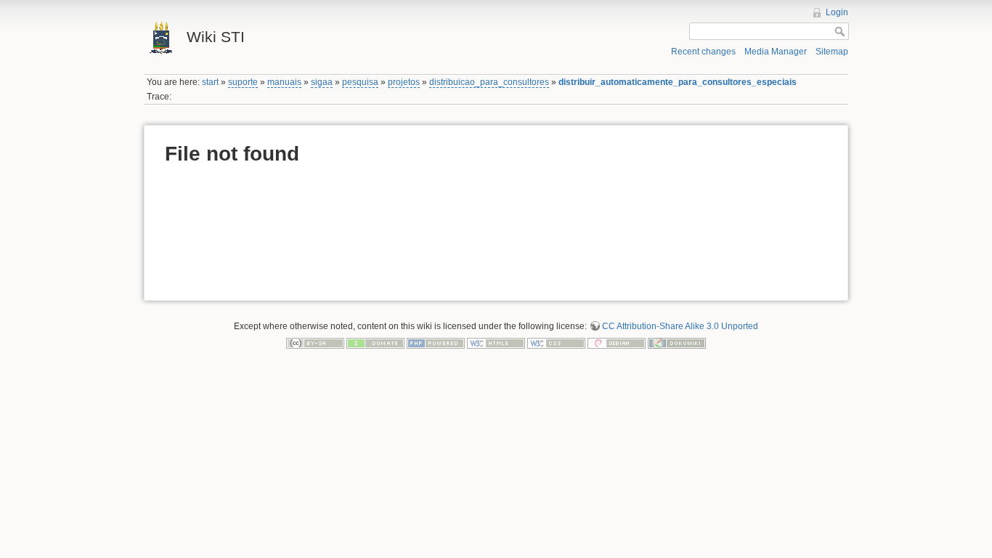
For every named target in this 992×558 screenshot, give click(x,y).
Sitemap (832, 51)
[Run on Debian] (617, 343)
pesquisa (360, 82)
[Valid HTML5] (496, 343)
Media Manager (775, 51)
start (210, 82)
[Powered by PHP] (436, 343)
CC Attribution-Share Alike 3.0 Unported (680, 326)
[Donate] (375, 343)
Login (837, 12)
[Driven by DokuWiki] (677, 343)
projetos (404, 82)
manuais (284, 82)
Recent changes (703, 51)
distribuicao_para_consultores (489, 82)
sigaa (322, 82)
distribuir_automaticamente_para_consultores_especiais (677, 82)
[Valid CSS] (556, 343)
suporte (243, 82)
